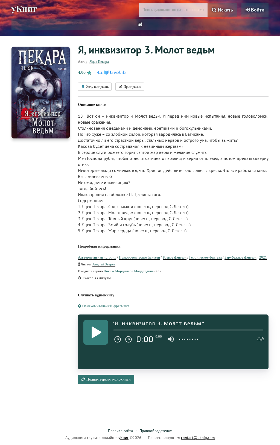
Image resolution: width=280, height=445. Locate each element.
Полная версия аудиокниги (108, 379)
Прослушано (132, 87)
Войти (257, 10)
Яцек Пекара (99, 61)
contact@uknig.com (198, 437)
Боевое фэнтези (174, 257)
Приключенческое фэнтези (139, 257)
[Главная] (140, 24)
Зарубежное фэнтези (240, 257)
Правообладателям (155, 430)
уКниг (24, 9)
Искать (225, 10)
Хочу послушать (97, 87)
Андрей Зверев (103, 264)
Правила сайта (120, 430)
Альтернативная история (97, 257)
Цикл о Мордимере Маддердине (129, 271)
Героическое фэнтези (205, 257)
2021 (263, 257)
